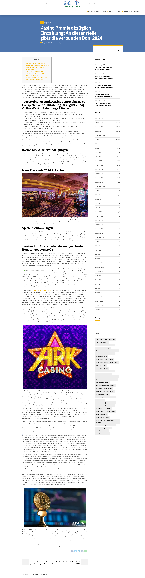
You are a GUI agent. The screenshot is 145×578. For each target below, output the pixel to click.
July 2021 (97, 284)
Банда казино (100, 379)
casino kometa (114, 351)
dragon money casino (101, 356)
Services (57, 4)
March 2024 (98, 161)
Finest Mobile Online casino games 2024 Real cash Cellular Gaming (103, 78)
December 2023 (99, 173)
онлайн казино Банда (102, 431)
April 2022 (98, 254)
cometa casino (99, 353)
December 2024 (99, 122)
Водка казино (108, 388)
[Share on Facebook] (72, 551)
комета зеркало (100, 411)
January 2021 (99, 301)
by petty (58, 43)
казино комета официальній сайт (105, 405)
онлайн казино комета (102, 434)
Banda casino (99, 339)
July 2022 (98, 246)
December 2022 (99, 224)
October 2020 (99, 310)
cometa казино (110, 353)
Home (40, 4)
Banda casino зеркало (101, 342)
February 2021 (99, 297)
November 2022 (99, 229)
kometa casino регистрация (103, 374)
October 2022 (99, 233)
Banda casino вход (110, 339)
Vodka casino (114, 377)
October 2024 (99, 131)
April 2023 (98, 207)
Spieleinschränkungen (32, 75)
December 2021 (99, 267)
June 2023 (98, 199)
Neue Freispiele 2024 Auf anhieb (35, 73)
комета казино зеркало (102, 417)
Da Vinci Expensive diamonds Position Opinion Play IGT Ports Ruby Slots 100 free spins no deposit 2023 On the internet (103, 106)
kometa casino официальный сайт (105, 371)
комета (109, 408)
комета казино (111, 411)
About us (48, 4)
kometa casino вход (101, 365)
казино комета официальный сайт (105, 403)
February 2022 (99, 263)
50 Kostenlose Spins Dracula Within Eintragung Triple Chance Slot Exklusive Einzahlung (104, 87)
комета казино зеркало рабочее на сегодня (105, 421)
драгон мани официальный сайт (105, 391)
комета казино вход (101, 414)
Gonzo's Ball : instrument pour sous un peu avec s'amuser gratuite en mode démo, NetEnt (104, 69)
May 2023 (98, 203)
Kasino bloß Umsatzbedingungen (35, 71)
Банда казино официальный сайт (105, 385)
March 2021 (98, 292)
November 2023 (99, 178)
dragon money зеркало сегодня (104, 359)
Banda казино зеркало (102, 351)
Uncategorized (46, 23)
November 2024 (99, 127)
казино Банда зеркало (102, 394)
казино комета (100, 400)
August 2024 (98, 139)
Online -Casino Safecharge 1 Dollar (42, 290)
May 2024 (98, 152)
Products (96, 4)
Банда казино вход (111, 379)
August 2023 (98, 190)
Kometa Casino (113, 362)
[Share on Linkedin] (79, 551)
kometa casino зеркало (102, 368)
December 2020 (99, 305)
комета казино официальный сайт (105, 425)
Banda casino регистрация (103, 348)
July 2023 (98, 195)
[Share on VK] (82, 551)
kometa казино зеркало (102, 377)
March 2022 (98, 258)
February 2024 (99, 165)
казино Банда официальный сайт (105, 397)
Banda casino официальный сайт (105, 345)
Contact (88, 4)
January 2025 (99, 118)
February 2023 (99, 216)
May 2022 (98, 250)
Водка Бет (99, 388)
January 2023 (99, 220)
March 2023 (98, 212)
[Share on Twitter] (75, 551)
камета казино (100, 408)
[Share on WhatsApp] (85, 551)
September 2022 (100, 237)
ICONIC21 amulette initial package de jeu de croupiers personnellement (102, 96)
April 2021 (98, 288)
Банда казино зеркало (102, 382)
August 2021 (98, 280)
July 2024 (98, 144)
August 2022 (98, 241)
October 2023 (99, 182)
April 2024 (98, 156)
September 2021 (100, 275)
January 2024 (99, 169)
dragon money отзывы (102, 362)
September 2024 (100, 135)
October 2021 (99, 271)
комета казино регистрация (103, 428)
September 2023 (100, 186)
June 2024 (98, 148)
